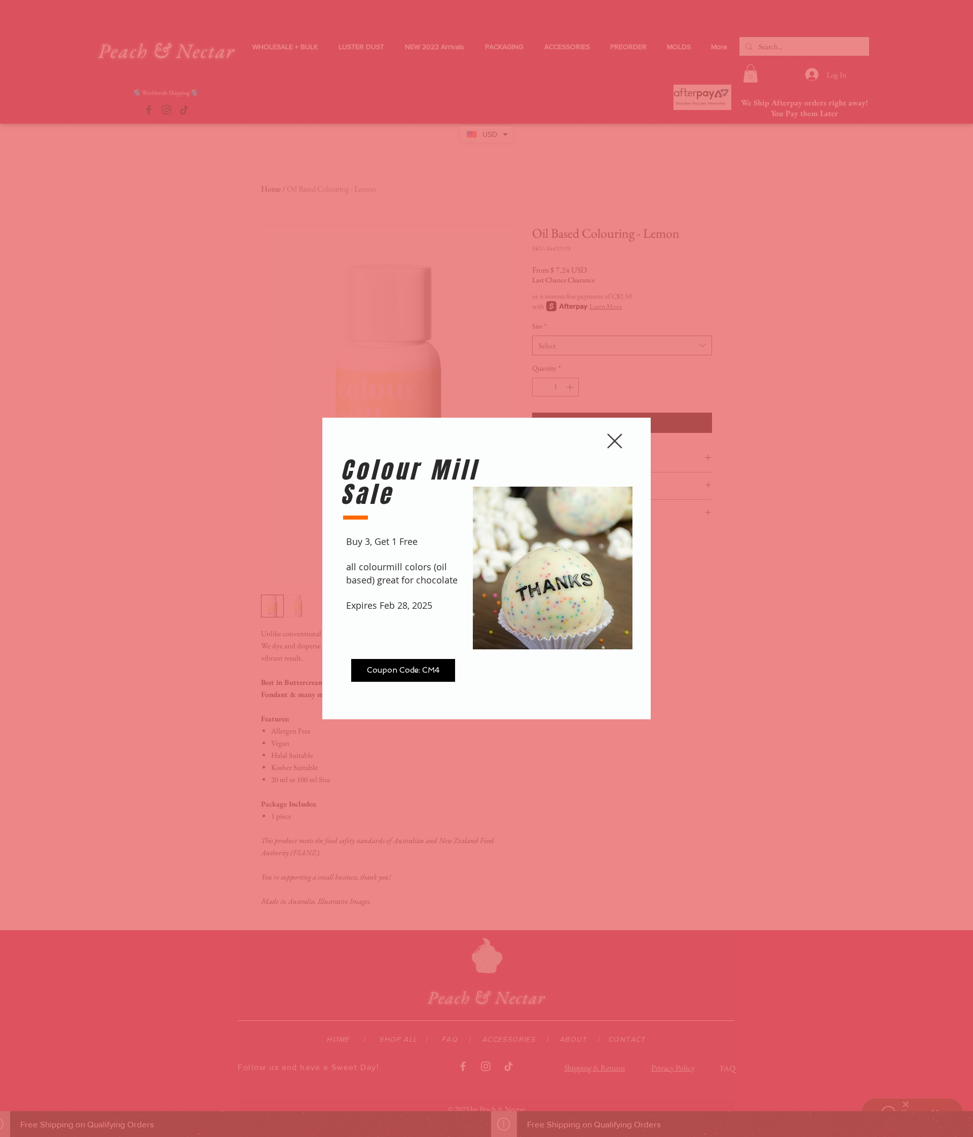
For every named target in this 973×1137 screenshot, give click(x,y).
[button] (614, 441)
